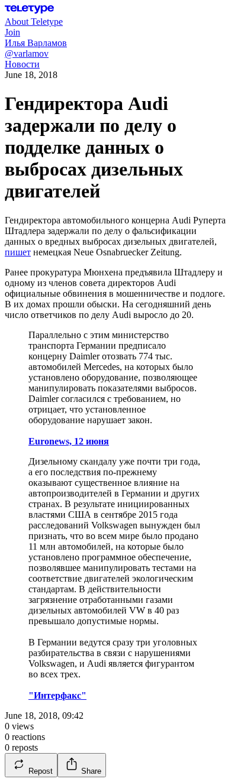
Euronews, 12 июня (68, 441)
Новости (22, 64)
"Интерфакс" (57, 695)
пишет (18, 252)
